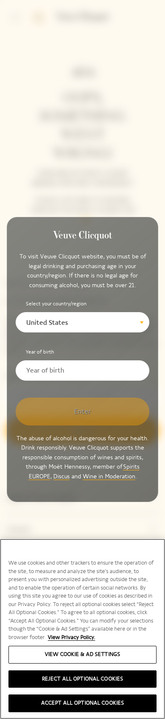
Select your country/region (56, 304)
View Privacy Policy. (71, 637)
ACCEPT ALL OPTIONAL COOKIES (82, 703)
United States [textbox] (47, 322)
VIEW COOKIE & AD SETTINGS (82, 654)
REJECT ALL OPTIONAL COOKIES (83, 678)
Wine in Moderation (109, 476)
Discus (61, 476)
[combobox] (83, 322)
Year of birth (40, 352)
